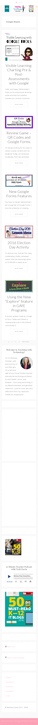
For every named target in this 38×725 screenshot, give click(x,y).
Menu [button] (20, 2)
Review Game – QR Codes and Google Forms (19, 137)
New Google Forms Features (19, 193)
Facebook (10, 682)
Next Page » (26, 341)
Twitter (8, 677)
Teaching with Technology (19, 8)
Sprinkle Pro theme (21, 721)
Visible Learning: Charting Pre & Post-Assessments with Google (19, 74)
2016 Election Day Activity (19, 244)
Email (8, 696)
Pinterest (9, 687)
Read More (19, 104)
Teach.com (11, 647)
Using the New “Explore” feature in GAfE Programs (19, 303)
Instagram (10, 691)
